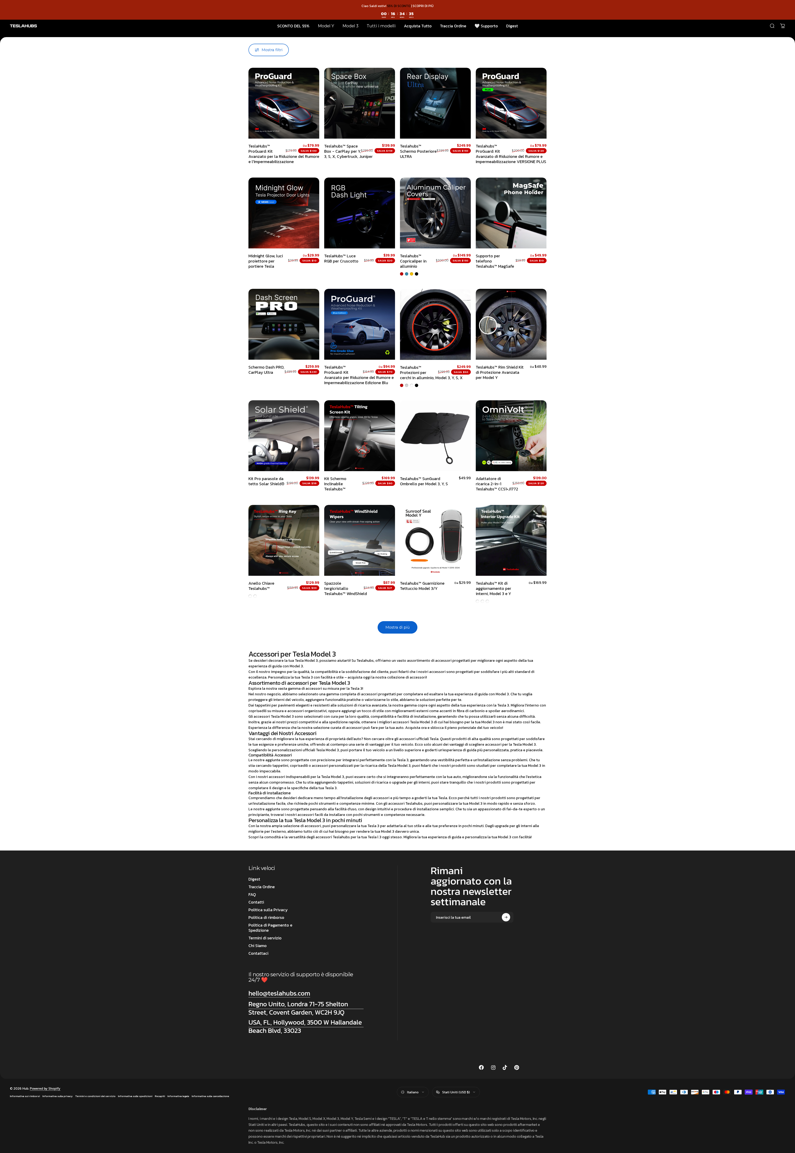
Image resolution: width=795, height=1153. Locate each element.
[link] (306, 1008)
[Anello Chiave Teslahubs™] (283, 540)
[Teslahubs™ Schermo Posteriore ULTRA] (435, 103)
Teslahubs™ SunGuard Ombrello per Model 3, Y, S (424, 481)
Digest (254, 879)
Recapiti (160, 1096)
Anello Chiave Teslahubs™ (261, 586)
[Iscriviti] (506, 917)
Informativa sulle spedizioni (135, 1096)
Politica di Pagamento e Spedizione (270, 928)
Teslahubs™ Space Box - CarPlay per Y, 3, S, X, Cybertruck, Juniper (348, 151)
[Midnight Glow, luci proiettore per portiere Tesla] (283, 213)
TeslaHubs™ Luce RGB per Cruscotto (341, 258)
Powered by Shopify (45, 1088)
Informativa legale (178, 1096)
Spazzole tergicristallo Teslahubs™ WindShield (345, 588)
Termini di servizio (265, 938)
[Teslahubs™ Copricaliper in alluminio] (435, 213)
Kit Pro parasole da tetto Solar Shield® (266, 481)
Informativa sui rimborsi (25, 1096)
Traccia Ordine (261, 886)
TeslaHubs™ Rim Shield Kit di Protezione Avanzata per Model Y (500, 372)
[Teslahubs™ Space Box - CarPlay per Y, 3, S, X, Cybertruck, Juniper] (359, 103)
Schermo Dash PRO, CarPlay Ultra (266, 369)
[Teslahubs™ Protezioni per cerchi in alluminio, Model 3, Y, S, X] (435, 324)
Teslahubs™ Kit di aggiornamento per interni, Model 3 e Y (493, 588)
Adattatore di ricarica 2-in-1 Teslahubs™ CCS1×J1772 (497, 483)
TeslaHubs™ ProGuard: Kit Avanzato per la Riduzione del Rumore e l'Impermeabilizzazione (283, 154)
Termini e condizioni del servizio (95, 1096)
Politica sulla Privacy (268, 909)
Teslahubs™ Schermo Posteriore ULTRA (418, 151)
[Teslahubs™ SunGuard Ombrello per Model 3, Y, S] (435, 435)
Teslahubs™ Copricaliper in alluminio (413, 261)
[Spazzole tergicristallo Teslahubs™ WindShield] (359, 540)
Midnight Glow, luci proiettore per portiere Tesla (265, 261)
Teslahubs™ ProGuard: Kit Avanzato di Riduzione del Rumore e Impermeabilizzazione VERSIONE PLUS (511, 154)
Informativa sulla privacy (57, 1096)
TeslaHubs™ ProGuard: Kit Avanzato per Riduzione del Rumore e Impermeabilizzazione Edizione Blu (359, 375)
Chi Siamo (257, 945)
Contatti (256, 902)
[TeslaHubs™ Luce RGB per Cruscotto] (359, 213)
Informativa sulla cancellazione (210, 1096)
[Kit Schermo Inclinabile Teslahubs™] (359, 435)
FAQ (252, 894)
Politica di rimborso (266, 917)
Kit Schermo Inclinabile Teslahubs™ (335, 483)
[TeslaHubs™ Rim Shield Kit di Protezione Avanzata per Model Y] (511, 324)
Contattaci (258, 953)
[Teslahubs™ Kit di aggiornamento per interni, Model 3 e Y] (511, 540)
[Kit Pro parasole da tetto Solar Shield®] (283, 435)
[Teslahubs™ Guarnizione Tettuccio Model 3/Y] (435, 540)
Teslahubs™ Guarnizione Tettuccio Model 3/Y (422, 586)
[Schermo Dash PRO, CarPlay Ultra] (283, 324)
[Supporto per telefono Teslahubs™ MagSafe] (511, 213)
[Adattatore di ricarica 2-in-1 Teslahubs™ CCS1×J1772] (511, 435)
